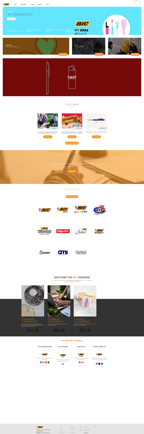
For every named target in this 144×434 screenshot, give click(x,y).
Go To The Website (32, 330)
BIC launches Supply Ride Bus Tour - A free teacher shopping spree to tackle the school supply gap (72, 132)
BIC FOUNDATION (72, 429)
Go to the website (59, 330)
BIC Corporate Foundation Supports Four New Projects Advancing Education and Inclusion (47, 132)
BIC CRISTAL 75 (62, 432)
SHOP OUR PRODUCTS (72, 196)
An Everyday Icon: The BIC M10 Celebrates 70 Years (96, 132)
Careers (80, 429)
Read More (47, 137)
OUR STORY (61, 429)
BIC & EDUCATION (72, 432)
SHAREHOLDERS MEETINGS (86, 432)
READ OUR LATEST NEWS (72, 143)
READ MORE (11, 22)
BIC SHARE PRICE (86, 429)
